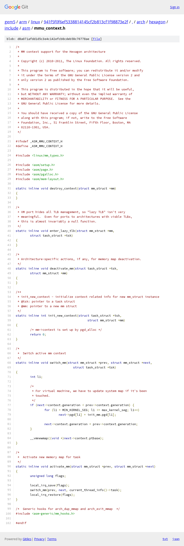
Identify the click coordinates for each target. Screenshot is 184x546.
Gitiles (27, 539)
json (176, 539)
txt (165, 539)
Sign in (175, 7)
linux (35, 21)
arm (23, 21)
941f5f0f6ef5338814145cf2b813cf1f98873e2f (86, 21)
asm (26, 28)
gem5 (9, 21)
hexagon (157, 21)
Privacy (39, 539)
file (96, 39)
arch (141, 21)
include (11, 28)
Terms (52, 539)
